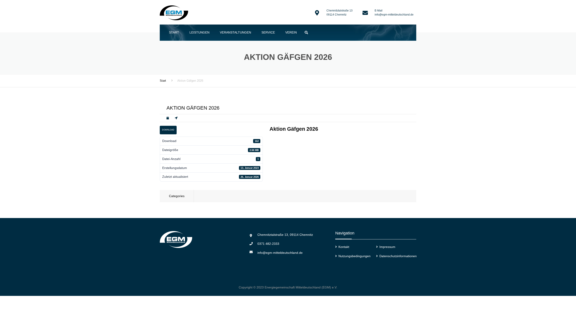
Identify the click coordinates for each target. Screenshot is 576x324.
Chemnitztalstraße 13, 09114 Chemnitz (285, 234)
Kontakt (343, 247)
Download (168, 130)
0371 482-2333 (268, 243)
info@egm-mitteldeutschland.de (394, 14)
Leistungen (199, 32)
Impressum (387, 247)
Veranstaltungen (235, 32)
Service (268, 32)
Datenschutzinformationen (398, 256)
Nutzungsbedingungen (354, 256)
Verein (291, 32)
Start (174, 32)
